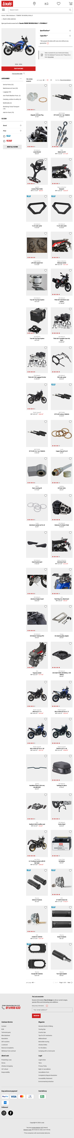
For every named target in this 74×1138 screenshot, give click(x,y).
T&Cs (40, 1063)
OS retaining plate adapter (62, 636)
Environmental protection (46, 1081)
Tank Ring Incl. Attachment (61, 599)
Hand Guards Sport (37, 562)
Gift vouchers (5, 1041)
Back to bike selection (9, 19)
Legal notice (42, 1060)
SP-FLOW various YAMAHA (61, 414)
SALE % (9, 140)
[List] (51, 80)
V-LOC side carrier (37, 226)
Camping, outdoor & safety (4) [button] (12, 99)
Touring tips (41, 1029)
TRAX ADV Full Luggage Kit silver (37, 377)
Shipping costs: (28, 1129)
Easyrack (61, 189)
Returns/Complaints (7, 1048)
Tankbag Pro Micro (62, 785)
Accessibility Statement (45, 1078)
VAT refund (4, 1069)
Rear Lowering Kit (37, 488)
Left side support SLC (37, 263)
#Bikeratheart (42, 1038)
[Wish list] (59, 3)
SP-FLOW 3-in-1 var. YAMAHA (62, 115)
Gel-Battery (62, 861)
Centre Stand (61, 824)
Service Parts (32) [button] (8, 84)
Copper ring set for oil (61, 451)
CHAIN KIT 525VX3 (37, 937)
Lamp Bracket (37, 152)
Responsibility (5, 1072)
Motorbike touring (43, 1041)
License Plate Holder (37, 189)
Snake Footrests (61, 937)
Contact (3, 1026)
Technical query (6, 1032)
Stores (3, 1063)
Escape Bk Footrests (37, 973)
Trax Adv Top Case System (37, 300)
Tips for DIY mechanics (45, 1035)
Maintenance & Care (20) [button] (10, 88)
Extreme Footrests (37, 900)
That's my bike (18, 68)
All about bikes (42, 1045)
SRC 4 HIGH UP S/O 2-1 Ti (62, 711)
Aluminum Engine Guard (37, 599)
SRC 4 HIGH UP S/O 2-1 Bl (37, 748)
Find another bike (17, 73)
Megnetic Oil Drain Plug (37, 115)
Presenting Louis (6, 1060)
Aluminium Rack (61, 562)
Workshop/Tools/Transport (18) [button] (11, 108)
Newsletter (4, 1038)
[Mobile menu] (3, 9)
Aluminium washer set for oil (37, 525)
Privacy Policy (42, 1066)
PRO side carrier (61, 377)
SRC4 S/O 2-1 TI (37, 711)
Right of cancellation (44, 1069)
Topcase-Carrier (37, 673)
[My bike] (46, 3)
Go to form (51, 57)
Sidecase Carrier (61, 263)
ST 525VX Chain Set (61, 900)
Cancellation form (43, 1072)
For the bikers (42, 1048)
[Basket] (71, 3)
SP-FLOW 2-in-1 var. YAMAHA (37, 451)
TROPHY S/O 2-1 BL (61, 748)
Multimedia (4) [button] (7, 103)
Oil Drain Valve (62, 488)
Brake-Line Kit (62, 152)
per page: (39, 80)
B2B (2, 1029)
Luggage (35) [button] (7, 92)
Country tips (42, 1032)
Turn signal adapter (61, 973)
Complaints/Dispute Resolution (47, 1075)
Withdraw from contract (8, 1051)
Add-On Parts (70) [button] (8, 112)
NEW (8, 136)
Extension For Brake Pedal (62, 525)
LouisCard (4, 1045)
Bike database (5, 1035)
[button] (70, 9)
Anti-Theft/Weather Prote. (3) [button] (12, 95)
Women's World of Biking (45, 1026)
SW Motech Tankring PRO (37, 636)
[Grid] (47, 80)
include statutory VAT (37, 1127)
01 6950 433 (13, 1008)
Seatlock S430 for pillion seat (37, 824)
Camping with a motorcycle (46, 1051)
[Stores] (34, 3)
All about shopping (7, 1066)
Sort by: (57, 80)
